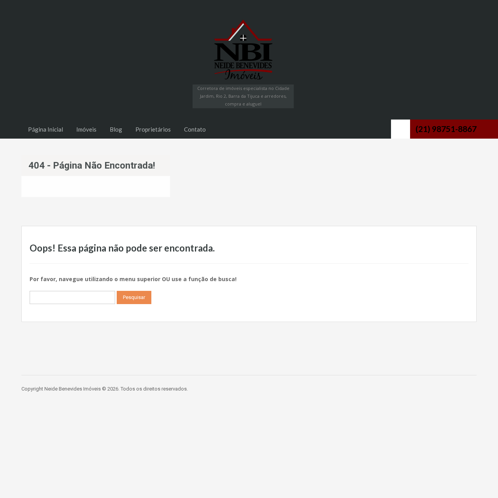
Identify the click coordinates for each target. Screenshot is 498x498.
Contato (195, 129)
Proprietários (153, 129)
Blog (116, 129)
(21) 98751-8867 (446, 129)
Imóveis (86, 129)
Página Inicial (45, 129)
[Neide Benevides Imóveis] (243, 49)
